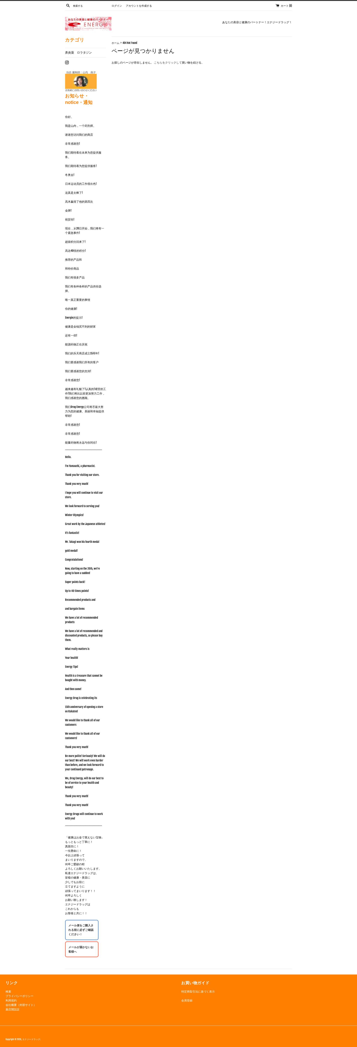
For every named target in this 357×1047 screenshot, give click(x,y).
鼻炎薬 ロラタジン (78, 52)
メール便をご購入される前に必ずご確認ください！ (81, 930)
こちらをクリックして (168, 62)
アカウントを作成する (139, 5)
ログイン (117, 5)
